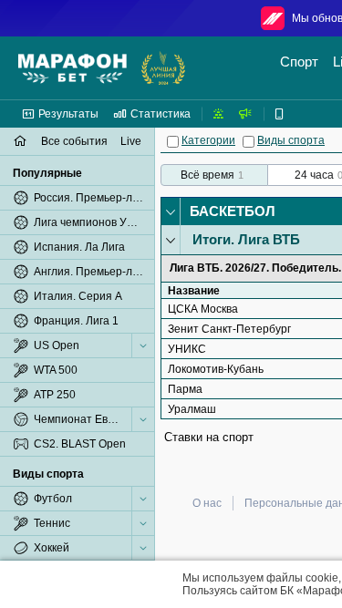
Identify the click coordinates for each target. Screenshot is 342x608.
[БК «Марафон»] (72, 68)
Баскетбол (232, 211)
